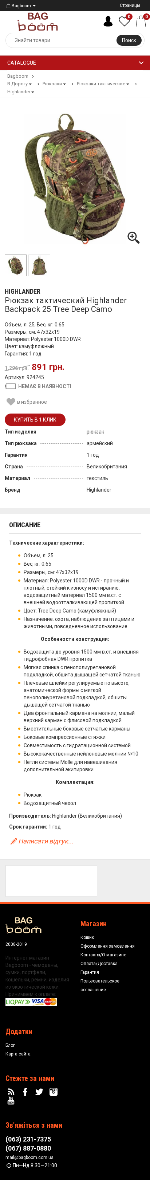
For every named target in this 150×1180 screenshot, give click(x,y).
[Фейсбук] (26, 1092)
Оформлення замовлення (107, 946)
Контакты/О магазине (103, 954)
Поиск (129, 40)
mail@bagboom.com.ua (29, 1157)
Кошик (87, 937)
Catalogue (21, 63)
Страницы (130, 5)
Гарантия (89, 972)
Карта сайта (18, 1054)
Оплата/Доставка (99, 963)
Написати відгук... (46, 841)
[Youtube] (12, 1100)
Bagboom (21, 5)
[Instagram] (54, 1092)
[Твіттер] (40, 1092)
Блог (10, 1045)
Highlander (22, 291)
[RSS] (12, 1092)
